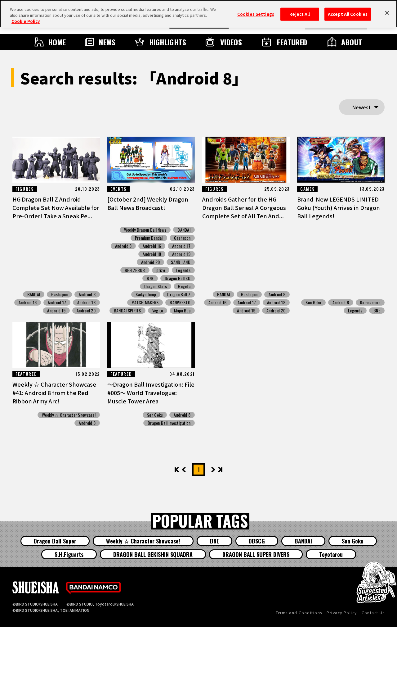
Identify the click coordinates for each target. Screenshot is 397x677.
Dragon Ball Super (55, 541)
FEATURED (292, 42)
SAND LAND (180, 262)
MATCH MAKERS (145, 302)
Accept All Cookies (348, 14)
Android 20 (86, 310)
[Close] (387, 13)
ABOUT (351, 42)
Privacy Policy (342, 612)
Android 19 (56, 310)
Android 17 (57, 302)
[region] (198, 14)
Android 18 (86, 302)
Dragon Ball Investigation (169, 423)
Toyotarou (331, 554)
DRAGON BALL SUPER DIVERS (255, 554)
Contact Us (373, 612)
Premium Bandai (149, 238)
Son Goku (313, 302)
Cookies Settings (255, 14)
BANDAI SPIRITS (127, 310)
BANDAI (33, 294)
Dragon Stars (155, 286)
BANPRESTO (180, 302)
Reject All (299, 14)
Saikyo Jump (146, 294)
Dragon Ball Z (178, 294)
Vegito (157, 310)
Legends (183, 270)
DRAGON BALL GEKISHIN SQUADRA (153, 554)
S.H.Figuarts (69, 554)
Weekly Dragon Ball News (145, 230)
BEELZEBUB (135, 270)
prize (160, 270)
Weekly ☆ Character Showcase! (69, 415)
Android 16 (28, 302)
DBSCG (257, 541)
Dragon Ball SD (177, 278)
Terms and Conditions (299, 612)
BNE (150, 278)
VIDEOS (231, 42)
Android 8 (87, 294)
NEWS (107, 42)
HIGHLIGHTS (167, 42)
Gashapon (59, 294)
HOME (57, 42)
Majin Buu (182, 310)
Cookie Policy (25, 21)
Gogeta (184, 286)
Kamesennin (370, 302)
